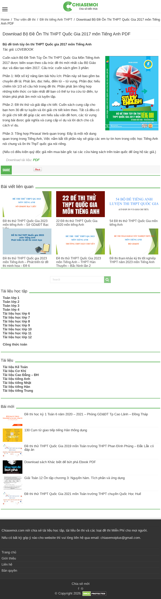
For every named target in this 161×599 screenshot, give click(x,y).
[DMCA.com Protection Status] (94, 593)
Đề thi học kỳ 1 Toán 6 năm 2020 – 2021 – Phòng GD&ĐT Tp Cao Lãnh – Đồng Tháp (86, 414)
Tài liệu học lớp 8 (16, 321)
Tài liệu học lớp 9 (16, 325)
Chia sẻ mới (81, 584)
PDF (36, 160)
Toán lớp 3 (11, 306)
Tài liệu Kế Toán (15, 367)
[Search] (107, 279)
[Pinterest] (82, 588)
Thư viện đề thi (25, 19)
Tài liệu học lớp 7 (16, 317)
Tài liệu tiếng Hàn (16, 387)
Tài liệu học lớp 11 (17, 333)
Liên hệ (7, 564)
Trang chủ (9, 552)
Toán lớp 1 (11, 298)
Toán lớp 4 (11, 309)
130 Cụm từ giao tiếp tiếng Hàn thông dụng (55, 430)
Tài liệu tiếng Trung (18, 391)
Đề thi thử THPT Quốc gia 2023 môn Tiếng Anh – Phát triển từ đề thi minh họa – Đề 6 (25, 261)
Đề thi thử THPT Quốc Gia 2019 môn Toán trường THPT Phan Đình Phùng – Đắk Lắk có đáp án (89, 448)
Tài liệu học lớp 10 (17, 329)
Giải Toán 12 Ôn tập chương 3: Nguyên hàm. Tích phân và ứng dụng (74, 478)
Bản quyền (9, 570)
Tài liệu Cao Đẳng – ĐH (21, 375)
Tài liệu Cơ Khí (14, 371)
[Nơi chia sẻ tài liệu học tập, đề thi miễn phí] (80, 5)
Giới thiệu (9, 558)
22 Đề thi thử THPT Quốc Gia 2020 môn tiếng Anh (76, 222)
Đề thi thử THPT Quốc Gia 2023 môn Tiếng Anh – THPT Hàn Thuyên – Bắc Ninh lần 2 (78, 261)
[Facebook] (78, 588)
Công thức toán (15, 344)
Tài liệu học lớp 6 (16, 313)
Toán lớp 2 (11, 302)
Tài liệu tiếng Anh (16, 379)
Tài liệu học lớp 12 (17, 337)
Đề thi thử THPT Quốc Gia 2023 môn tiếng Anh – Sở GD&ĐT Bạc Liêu (26, 224)
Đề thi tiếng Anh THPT (56, 19)
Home (5, 19)
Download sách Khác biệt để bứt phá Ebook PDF (60, 462)
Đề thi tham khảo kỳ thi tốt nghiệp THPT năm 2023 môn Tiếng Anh (133, 260)
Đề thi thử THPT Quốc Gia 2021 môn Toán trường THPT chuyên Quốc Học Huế (82, 494)
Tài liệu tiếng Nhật (17, 383)
